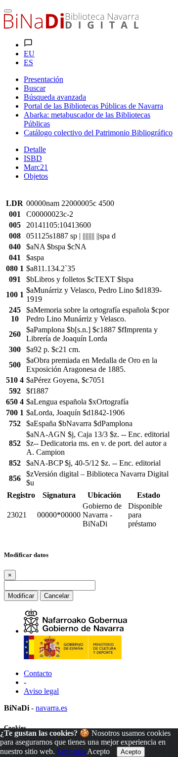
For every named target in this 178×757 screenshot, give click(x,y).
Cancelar (56, 595)
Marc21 (36, 167)
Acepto (98, 751)
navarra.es (51, 708)
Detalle (35, 149)
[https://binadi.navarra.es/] (71, 26)
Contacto (38, 673)
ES (28, 62)
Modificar (21, 595)
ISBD (33, 158)
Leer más (71, 751)
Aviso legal (41, 691)
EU (29, 53)
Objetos (36, 176)
